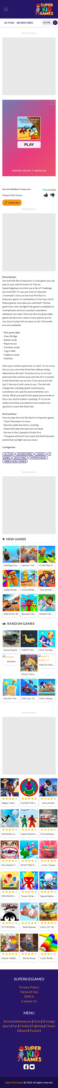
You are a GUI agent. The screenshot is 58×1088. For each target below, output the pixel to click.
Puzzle (34, 1030)
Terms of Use (29, 992)
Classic (51, 1026)
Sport (6, 1026)
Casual (40, 454)
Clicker (25, 1026)
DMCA (29, 996)
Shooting (20, 457)
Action (8, 454)
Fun (14, 1026)
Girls (37, 1021)
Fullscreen (13, 202)
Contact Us (29, 1001)
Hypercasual (38, 457)
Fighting (38, 1026)
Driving (48, 1021)
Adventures (24, 454)
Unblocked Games (15, 461)
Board (23, 1030)
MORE (46, 22)
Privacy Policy (29, 987)
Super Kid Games (14, 1082)
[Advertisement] (29, 66)
